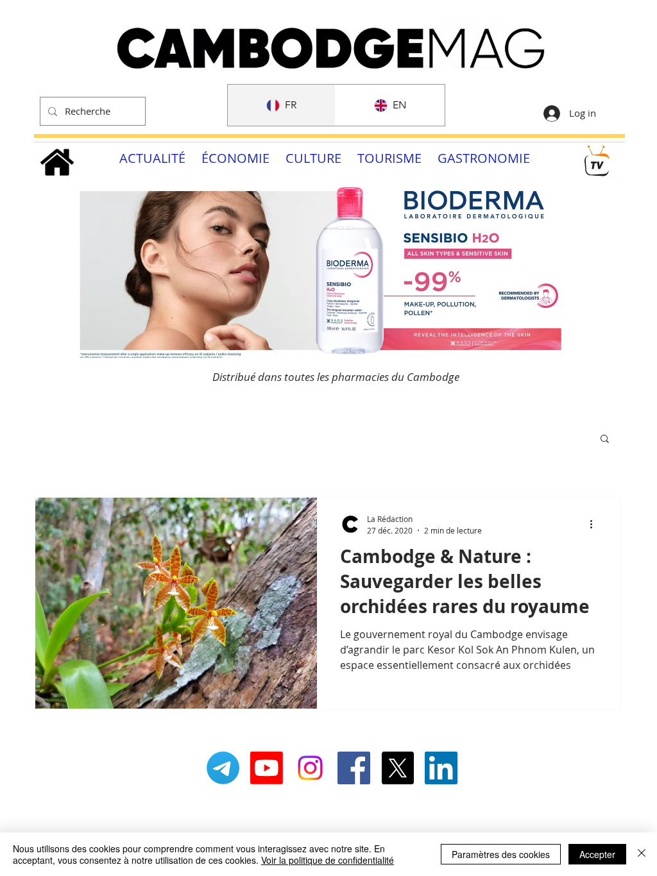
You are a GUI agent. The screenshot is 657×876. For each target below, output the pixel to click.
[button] (605, 439)
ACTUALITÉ (152, 158)
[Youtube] (266, 768)
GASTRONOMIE (484, 158)
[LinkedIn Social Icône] (441, 768)
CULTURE (313, 158)
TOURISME (389, 158)
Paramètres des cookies (501, 854)
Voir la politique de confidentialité (327, 860)
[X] (397, 768)
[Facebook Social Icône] (353, 768)
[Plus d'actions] (595, 524)
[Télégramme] (223, 768)
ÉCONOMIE (235, 158)
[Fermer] (641, 854)
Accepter (597, 854)
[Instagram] (310, 768)
